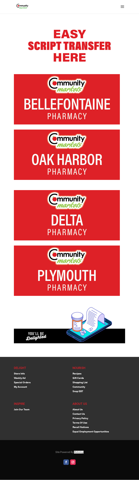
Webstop (79, 452)
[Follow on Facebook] (66, 462)
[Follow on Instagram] (73, 462)
